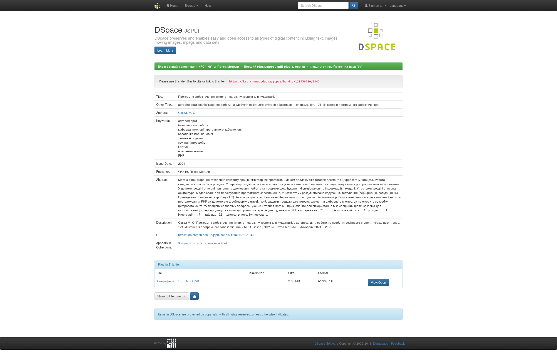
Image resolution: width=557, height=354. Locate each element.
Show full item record (171, 296)
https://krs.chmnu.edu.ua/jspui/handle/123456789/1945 (216, 235)
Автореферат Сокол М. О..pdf (177, 281)
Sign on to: (376, 5)
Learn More (165, 50)
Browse (190, 5)
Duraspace (380, 343)
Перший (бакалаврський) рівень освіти (274, 66)
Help (208, 5)
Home (173, 5)
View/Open (378, 282)
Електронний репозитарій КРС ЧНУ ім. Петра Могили (198, 66)
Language (397, 5)
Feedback (398, 343)
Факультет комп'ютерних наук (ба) (336, 66)
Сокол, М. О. (187, 112)
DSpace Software (326, 343)
